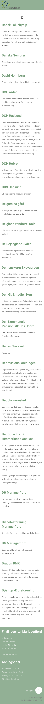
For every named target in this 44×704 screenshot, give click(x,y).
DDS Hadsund (11, 187)
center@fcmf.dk (9, 645)
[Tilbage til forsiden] (11, 5)
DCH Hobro (10, 163)
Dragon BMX (11, 563)
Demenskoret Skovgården (20, 267)
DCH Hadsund (12, 115)
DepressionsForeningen (19, 363)
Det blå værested (14, 400)
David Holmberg (13, 75)
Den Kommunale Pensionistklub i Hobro (18, 324)
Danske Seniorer (13, 55)
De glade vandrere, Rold (19, 224)
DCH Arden (9, 92)
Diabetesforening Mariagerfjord (14, 524)
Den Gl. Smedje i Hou (17, 294)
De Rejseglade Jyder (16, 244)
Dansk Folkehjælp (14, 25)
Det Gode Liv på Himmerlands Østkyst (17, 436)
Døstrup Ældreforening (18, 590)
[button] (41, 5)
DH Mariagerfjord (14, 492)
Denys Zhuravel (13, 346)
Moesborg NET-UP (35, 700)
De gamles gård (13, 204)
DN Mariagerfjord (14, 543)
